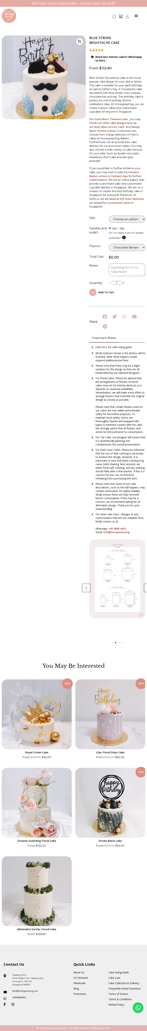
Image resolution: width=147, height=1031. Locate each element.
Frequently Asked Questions (124, 988)
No (122, 228)
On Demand (81, 977)
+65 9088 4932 (117, 528)
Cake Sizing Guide (118, 972)
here (104, 347)
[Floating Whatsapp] (138, 1007)
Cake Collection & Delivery (123, 983)
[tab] (103, 338)
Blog (76, 988)
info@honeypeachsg (116, 532)
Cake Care (114, 977)
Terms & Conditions (120, 999)
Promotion (80, 994)
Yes (114, 228)
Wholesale (80, 983)
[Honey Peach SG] (9, 16)
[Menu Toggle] (136, 16)
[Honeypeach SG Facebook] (6, 1004)
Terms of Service (118, 994)
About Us (79, 972)
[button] (114, 18)
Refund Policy (116, 1004)
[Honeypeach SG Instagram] (13, 1004)
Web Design (98, 1028)
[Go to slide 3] (118, 642)
